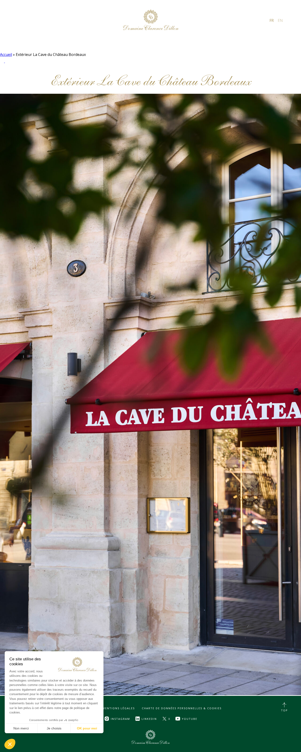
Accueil (6, 54)
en (280, 20)
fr (271, 20)
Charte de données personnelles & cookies (182, 708)
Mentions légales (118, 708)
